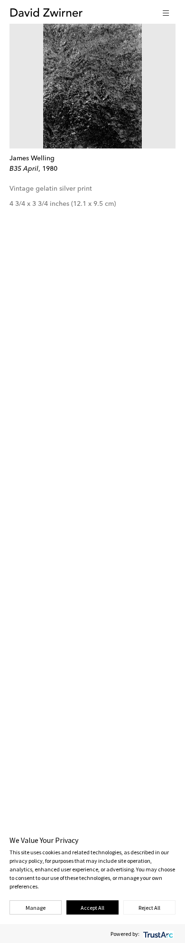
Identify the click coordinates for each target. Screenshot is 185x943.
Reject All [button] (149, 907)
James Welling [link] (32, 158)
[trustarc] (157, 934)
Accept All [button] (92, 907)
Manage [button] (36, 907)
